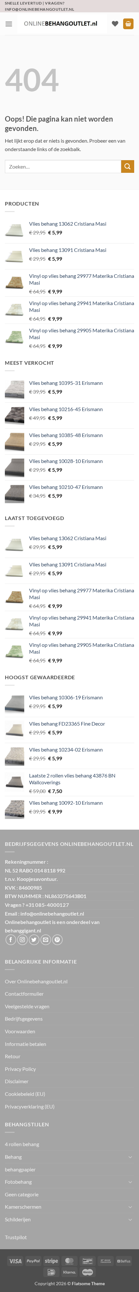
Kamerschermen (23, 1206)
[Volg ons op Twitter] (34, 939)
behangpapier (20, 1169)
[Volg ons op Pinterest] (57, 939)
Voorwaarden (20, 1031)
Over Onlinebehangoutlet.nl (36, 981)
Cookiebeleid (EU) (25, 1094)
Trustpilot (16, 1237)
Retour (12, 1056)
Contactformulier (24, 993)
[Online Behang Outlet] (62, 23)
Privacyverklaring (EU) (30, 1106)
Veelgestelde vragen (27, 1006)
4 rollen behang (22, 1144)
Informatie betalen (25, 1044)
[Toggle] (130, 1157)
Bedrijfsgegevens (24, 1018)
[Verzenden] (127, 166)
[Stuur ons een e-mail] (45, 939)
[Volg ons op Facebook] (10, 939)
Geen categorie (21, 1194)
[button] (9, 24)
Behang (13, 1157)
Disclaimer (16, 1081)
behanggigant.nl (23, 930)
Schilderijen (18, 1219)
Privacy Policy (20, 1069)
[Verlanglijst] (115, 24)
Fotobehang (18, 1182)
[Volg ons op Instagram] (22, 939)
